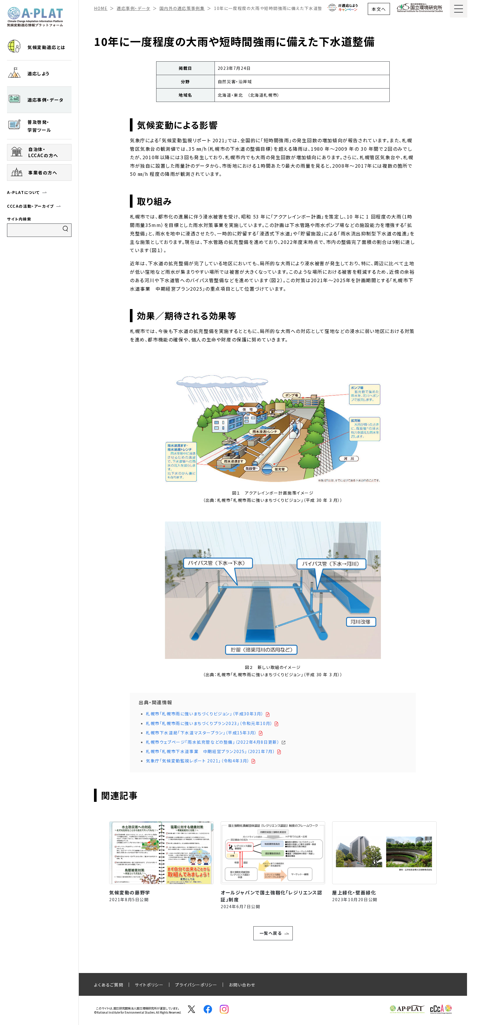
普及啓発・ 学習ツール (39, 126)
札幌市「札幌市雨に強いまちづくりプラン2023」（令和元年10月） (210, 723)
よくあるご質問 (108, 985)
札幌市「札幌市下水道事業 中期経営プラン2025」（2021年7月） (211, 751)
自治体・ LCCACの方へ (43, 152)
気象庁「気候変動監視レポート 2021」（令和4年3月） (198, 761)
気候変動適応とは (46, 47)
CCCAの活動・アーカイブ (30, 206)
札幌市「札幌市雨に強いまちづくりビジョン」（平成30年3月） (205, 714)
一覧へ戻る (270, 933)
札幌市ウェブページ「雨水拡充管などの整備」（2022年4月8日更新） (213, 742)
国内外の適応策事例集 (182, 8)
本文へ (379, 9)
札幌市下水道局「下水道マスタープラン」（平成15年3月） (202, 733)
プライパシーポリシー (196, 985)
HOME (100, 8)
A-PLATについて (23, 192)
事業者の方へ (43, 172)
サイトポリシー (149, 985)
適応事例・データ (45, 100)
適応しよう (38, 73)
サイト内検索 (19, 219)
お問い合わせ (242, 985)
